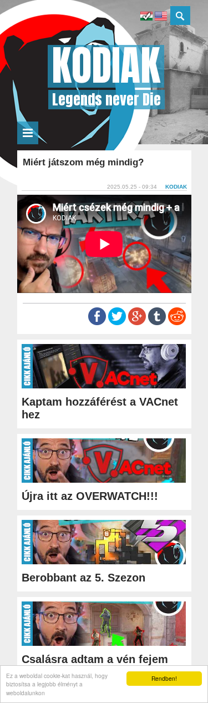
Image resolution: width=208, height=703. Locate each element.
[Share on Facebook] (97, 322)
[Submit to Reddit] (177, 322)
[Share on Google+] (137, 322)
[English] (161, 17)
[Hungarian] (146, 17)
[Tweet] (117, 322)
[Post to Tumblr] (157, 322)
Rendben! (164, 678)
